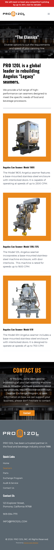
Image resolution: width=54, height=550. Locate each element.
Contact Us (8, 488)
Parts (5, 473)
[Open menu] (48, 14)
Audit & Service (10, 483)
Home (6, 463)
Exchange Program (13, 478)
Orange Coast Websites (31, 543)
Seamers (7, 468)
